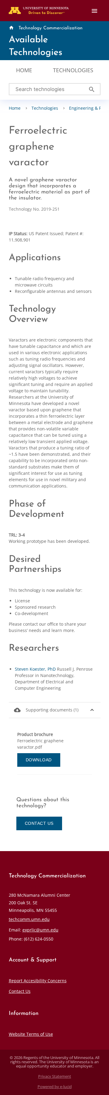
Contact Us (20, 991)
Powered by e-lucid (55, 1086)
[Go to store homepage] (37, 8)
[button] (55, 710)
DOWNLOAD (39, 759)
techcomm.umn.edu (29, 919)
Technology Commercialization (50, 28)
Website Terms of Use (31, 1034)
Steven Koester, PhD (35, 669)
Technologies (73, 70)
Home (24, 70)
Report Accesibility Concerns (38, 980)
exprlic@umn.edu (40, 930)
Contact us (39, 823)
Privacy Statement (54, 1076)
